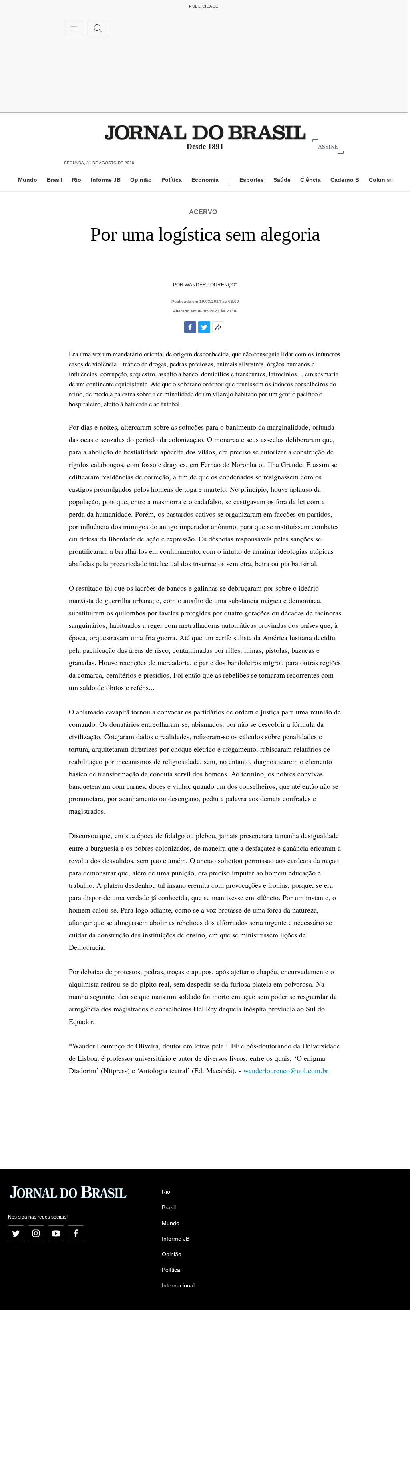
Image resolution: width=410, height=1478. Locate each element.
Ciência (310, 180)
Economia (205, 180)
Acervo (203, 212)
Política (171, 180)
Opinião (141, 180)
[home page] (205, 132)
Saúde (282, 180)
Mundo (27, 180)
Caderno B (344, 180)
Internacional (178, 1285)
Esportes (251, 180)
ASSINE (328, 146)
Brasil (54, 180)
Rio (76, 180)
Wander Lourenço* (211, 285)
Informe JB (106, 180)
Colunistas (383, 180)
